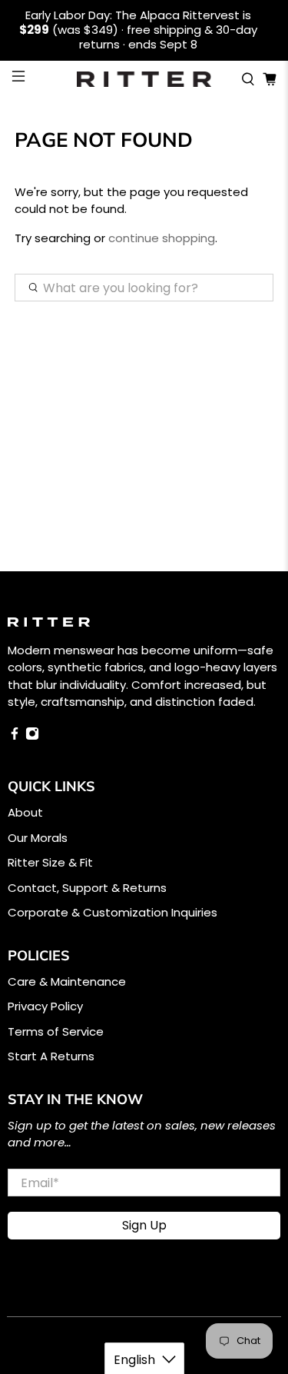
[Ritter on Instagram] (32, 736)
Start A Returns (51, 1056)
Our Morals (38, 838)
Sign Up (144, 1225)
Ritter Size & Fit (50, 862)
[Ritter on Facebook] (15, 736)
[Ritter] (144, 79)
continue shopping (161, 238)
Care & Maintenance (67, 981)
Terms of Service (56, 1031)
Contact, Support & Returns (87, 888)
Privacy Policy (45, 1006)
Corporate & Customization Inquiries (112, 912)
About (25, 812)
